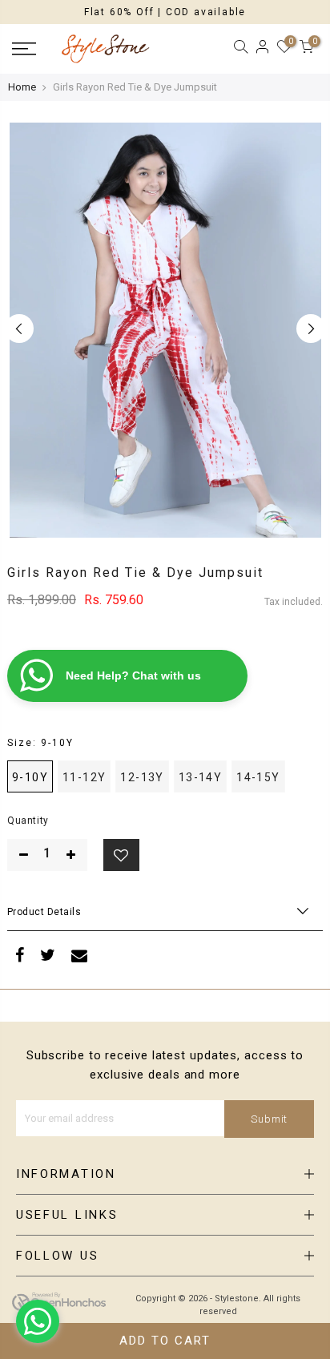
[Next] (310, 328)
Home (22, 87)
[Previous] (19, 328)
